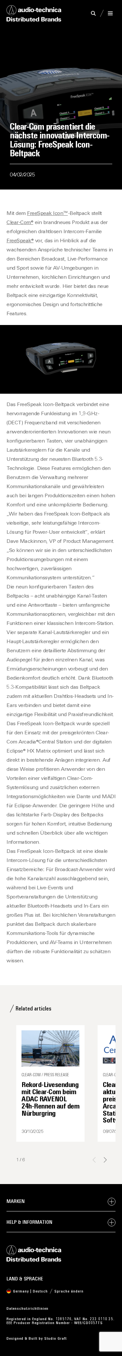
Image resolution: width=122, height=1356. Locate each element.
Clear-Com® (20, 222)
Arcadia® (28, 742)
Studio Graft (55, 1339)
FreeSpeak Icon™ (47, 213)
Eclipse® (16, 751)
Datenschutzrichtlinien (27, 1309)
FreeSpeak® (20, 241)
